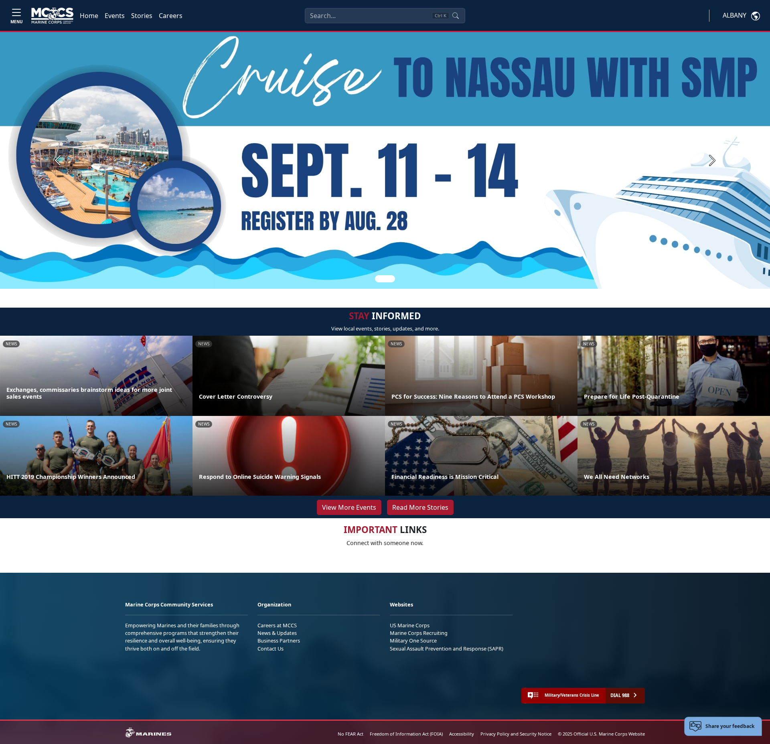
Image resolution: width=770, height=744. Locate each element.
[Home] (52, 16)
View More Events (349, 507)
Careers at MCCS (277, 625)
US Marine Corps (410, 625)
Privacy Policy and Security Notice (515, 734)
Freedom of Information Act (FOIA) (406, 734)
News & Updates (277, 633)
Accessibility (461, 734)
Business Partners (278, 640)
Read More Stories (420, 507)
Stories (141, 15)
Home (89, 15)
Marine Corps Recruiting (419, 633)
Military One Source (413, 640)
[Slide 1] (385, 278)
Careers (170, 15)
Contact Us (270, 648)
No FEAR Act (350, 734)
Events (115, 15)
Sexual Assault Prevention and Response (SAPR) (446, 648)
